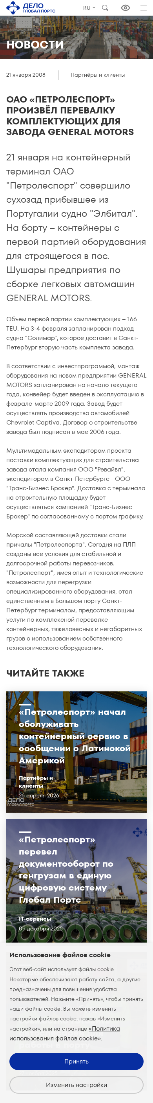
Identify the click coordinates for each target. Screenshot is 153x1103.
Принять (76, 1061)
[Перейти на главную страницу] (30, 7)
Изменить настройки (76, 1084)
